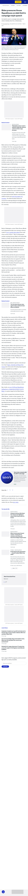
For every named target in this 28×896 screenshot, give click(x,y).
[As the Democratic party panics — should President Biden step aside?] (6, 553)
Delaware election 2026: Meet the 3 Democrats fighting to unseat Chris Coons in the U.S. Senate (17, 515)
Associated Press (6, 23)
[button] (3, 891)
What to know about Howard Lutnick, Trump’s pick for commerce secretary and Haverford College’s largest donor (18, 535)
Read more (6, 578)
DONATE (18, 2)
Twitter (10, 490)
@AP (6, 581)
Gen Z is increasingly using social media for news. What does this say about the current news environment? (13, 640)
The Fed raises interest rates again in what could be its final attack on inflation (17, 306)
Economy (13, 5)
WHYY (5, 2)
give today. (16, 502)
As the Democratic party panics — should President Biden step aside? (17, 553)
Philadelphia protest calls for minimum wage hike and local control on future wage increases (19, 128)
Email (12, 490)
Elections (19, 5)
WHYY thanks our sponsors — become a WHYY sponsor (14, 118)
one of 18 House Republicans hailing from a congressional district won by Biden (13, 389)
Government (25, 5)
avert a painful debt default (13, 232)
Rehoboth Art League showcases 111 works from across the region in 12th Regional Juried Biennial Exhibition (13, 648)
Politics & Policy (6, 5)
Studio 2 (12, 550)
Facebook (7, 490)
